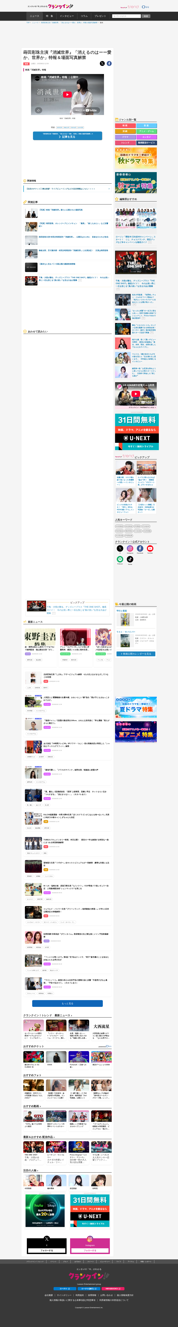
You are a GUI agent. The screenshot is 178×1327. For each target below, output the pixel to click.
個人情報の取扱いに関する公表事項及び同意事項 (72, 1300)
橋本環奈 (129, 531)
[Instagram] (130, 548)
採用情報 (92, 1295)
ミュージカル (49, 876)
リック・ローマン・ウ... (67, 922)
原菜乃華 (39, 899)
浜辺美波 (129, 526)
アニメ (108, 660)
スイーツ (90, 1261)
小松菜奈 (138, 531)
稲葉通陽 (37, 828)
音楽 (146, 125)
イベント (53, 1261)
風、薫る (29, 805)
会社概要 (49, 1295)
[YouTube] (150, 548)
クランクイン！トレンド (35, 1261)
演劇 (125, 131)
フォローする (47, 1250)
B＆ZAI (29, 828)
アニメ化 (100, 660)
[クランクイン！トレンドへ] (129, 6)
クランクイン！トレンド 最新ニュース (47, 1015)
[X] (120, 548)
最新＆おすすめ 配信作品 (39, 1137)
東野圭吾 (29, 660)
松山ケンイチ (54, 970)
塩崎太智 (48, 899)
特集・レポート (146, 1261)
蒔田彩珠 (59, 127)
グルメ (65, 1261)
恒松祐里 (73, 127)
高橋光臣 (50, 756)
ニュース (34, 23)
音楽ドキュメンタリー (33, 853)
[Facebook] (140, 548)
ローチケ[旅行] (87, 1289)
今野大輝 (46, 828)
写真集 (137, 526)
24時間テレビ (31, 756)
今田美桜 (120, 526)
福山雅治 (38, 660)
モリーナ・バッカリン (50, 922)
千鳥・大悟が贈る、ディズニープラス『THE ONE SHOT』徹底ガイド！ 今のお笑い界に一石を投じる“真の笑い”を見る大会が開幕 (76, 610)
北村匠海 (37, 687)
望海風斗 (29, 876)
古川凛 (47, 947)
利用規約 (80, 1295)
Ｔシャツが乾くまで (33, 970)
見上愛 (47, 805)
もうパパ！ (30, 899)
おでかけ (78, 1261)
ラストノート (31, 993)
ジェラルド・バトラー (33, 922)
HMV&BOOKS (112, 1289)
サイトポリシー (64, 1295)
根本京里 (73, 660)
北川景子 (41, 756)
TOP (27, 23)
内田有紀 (41, 993)
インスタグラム (40, 710)
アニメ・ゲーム (146, 131)
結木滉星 (80, 127)
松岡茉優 (29, 947)
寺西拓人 (50, 993)
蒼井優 (44, 970)
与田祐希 (129, 536)
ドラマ (125, 137)
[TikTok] (130, 559)
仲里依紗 (38, 947)
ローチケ (63, 1289)
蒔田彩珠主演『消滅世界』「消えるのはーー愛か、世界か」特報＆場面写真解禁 (68, 23)
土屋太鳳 (120, 536)
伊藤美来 (64, 660)
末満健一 (38, 876)
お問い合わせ (106, 1295)
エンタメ (146, 137)
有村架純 (120, 531)
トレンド (125, 143)
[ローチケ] (145, 6)
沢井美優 (29, 710)
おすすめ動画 (32, 1106)
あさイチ (38, 805)
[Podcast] (120, 559)
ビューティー (105, 1261)
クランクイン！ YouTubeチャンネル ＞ (142, 407)
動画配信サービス (146, 143)
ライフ (118, 1261)
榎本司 (45, 687)
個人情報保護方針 (125, 1295)
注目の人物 (30, 1170)
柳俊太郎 (66, 127)
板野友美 (29, 782)
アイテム (131, 1261)
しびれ (29, 687)
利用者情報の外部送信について (114, 1300)
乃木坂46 (146, 526)
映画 (45, 853)
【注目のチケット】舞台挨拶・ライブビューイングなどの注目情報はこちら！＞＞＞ (60, 189)
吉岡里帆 (148, 531)
